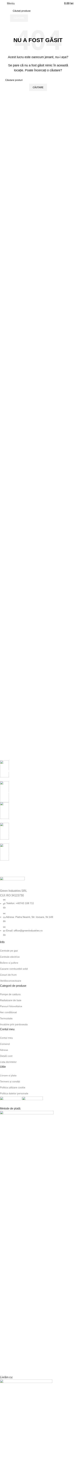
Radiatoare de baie (10, 1000)
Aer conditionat (8, 1012)
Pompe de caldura (10, 994)
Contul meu (6, 1037)
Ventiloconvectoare (10, 980)
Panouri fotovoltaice (11, 1006)
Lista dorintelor (8, 1061)
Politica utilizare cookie (12, 1087)
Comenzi (5, 1044)
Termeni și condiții (10, 1081)
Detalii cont (6, 1056)
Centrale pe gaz (9, 950)
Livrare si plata (8, 1075)
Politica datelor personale (14, 1093)
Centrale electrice (10, 956)
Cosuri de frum (8, 974)
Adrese (4, 1050)
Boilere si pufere (9, 962)
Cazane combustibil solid (14, 968)
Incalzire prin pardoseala (14, 1024)
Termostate (6, 1018)
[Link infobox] (35, 770)
